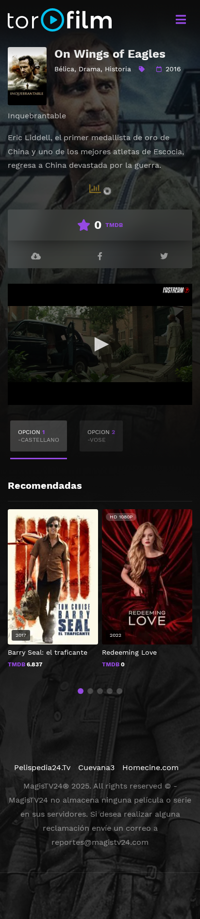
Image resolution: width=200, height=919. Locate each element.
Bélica (64, 69)
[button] (80, 691)
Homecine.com (150, 767)
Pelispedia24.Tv (42, 767)
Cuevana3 (96, 767)
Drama (89, 69)
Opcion (38, 436)
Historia (118, 69)
